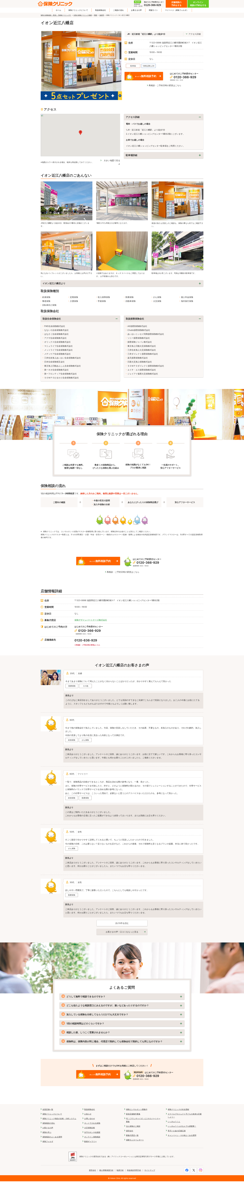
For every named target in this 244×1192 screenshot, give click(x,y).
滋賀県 (101, 15)
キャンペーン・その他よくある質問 (182, 1135)
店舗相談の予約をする (176, 3)
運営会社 (129, 1131)
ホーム (58, 10)
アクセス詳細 (194, 34)
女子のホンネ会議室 (92, 1132)
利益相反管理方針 (134, 1170)
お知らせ (87, 1114)
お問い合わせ (89, 1118)
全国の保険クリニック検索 (82, 15)
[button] (80, 132)
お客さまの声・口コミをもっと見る (122, 932)
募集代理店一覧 (132, 1135)
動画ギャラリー (90, 1141)
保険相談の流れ (48, 1123)
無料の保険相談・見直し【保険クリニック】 (56, 15)
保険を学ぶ (46, 1132)
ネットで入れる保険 (92, 1123)
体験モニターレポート (135, 1140)
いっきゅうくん (174, 1121)
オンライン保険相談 (92, 1137)
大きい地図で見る (112, 160)
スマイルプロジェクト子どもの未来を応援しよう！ (185, 1115)
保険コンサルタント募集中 (136, 1109)
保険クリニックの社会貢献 (178, 1109)
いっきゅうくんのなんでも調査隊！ (182, 1126)
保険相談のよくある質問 (52, 1137)
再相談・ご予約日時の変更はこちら (165, 85)
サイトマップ (149, 1170)
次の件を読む (122, 923)
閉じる (163, 117)
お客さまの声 (136, 10)
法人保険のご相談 (133, 1126)
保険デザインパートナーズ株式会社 (90, 620)
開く (163, 155)
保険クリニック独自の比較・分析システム (59, 1118)
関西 (95, 15)
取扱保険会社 (100, 10)
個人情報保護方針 (106, 1170)
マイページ (176, 10)
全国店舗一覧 (47, 1109)
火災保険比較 (89, 1128)
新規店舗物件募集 (133, 1114)
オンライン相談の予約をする (198, 3)
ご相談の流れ (118, 10)
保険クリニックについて (78, 10)
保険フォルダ (47, 1141)
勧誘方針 (120, 1170)
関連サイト (153, 10)
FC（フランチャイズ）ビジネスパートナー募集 (143, 1120)
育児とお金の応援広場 (177, 1131)
